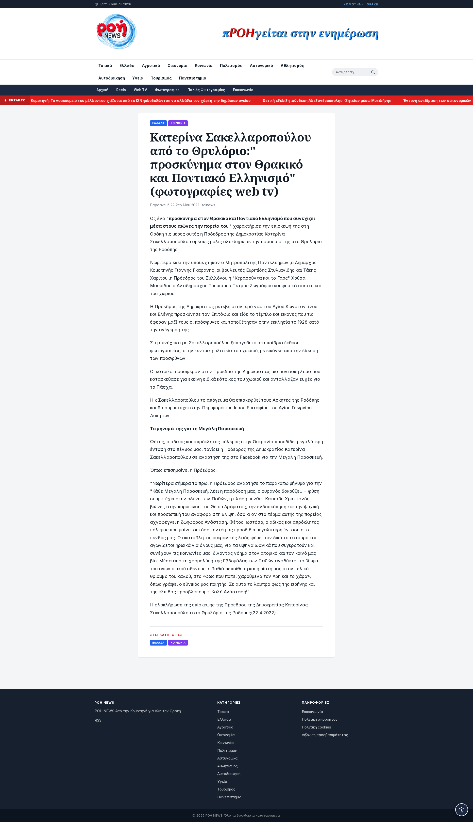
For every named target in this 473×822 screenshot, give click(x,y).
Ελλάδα (127, 65)
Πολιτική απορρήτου (320, 719)
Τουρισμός (161, 78)
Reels (121, 90)
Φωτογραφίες (167, 90)
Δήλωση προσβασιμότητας (325, 735)
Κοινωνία (204, 65)
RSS (98, 720)
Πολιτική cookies (316, 727)
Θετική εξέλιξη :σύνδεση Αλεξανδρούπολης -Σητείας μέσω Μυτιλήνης (314, 100)
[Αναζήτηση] (373, 72)
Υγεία (137, 78)
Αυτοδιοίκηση (111, 78)
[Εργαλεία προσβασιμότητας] (461, 809)
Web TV (140, 90)
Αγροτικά (151, 65)
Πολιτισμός (231, 65)
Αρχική (102, 90)
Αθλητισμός (292, 65)
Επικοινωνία (243, 90)
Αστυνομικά (261, 65)
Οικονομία (177, 65)
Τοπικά (105, 65)
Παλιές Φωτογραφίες (206, 90)
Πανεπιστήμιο (192, 78)
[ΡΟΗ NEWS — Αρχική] (116, 33)
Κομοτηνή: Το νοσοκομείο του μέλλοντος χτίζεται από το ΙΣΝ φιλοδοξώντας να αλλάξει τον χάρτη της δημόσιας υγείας (128, 100)
